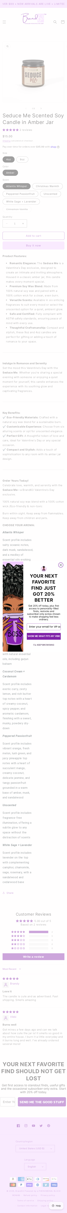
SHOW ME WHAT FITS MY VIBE (43, 636)
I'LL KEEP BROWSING (43, 644)
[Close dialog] (60, 565)
